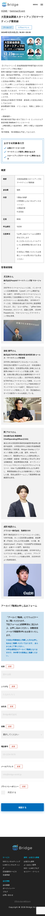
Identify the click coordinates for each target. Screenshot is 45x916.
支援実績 (6, 875)
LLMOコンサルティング (11, 866)
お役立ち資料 (29, 861)
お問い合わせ (8, 895)
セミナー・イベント (32, 871)
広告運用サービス (10, 871)
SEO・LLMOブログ (31, 868)
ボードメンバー (9, 888)
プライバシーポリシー (22, 901)
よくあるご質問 (30, 865)
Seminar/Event (17, 11)
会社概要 (6, 885)
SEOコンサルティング (11, 861)
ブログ (5, 892)
